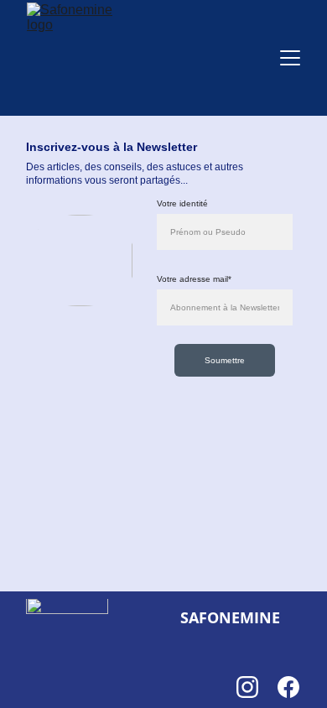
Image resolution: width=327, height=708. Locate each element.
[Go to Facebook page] (288, 687)
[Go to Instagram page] (255, 687)
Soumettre (225, 360)
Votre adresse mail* (194, 279)
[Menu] (290, 57)
